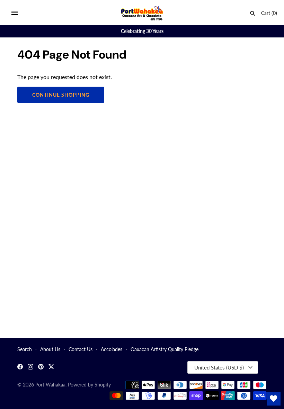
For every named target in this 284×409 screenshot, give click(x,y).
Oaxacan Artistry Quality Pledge (164, 349)
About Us (50, 349)
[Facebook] (20, 367)
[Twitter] (51, 367)
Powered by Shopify (89, 385)
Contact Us (80, 349)
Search (24, 349)
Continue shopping (60, 95)
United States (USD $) (219, 367)
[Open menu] (14, 12)
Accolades (111, 349)
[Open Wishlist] (274, 399)
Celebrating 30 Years (142, 31)
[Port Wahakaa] (142, 13)
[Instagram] (30, 367)
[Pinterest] (41, 367)
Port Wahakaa (50, 385)
